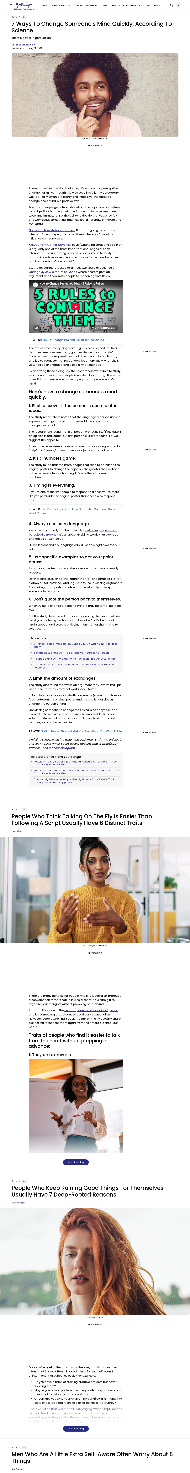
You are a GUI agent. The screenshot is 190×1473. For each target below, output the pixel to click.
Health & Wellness (119, 5)
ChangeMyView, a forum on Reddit (53, 272)
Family (80, 5)
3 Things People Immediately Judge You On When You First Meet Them (75, 645)
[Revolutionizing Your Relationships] (24, 5)
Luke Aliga (17, 831)
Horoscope (64, 5)
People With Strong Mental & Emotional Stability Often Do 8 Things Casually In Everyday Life (77, 772)
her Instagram (65, 748)
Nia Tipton (17, 1469)
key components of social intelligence (91, 1010)
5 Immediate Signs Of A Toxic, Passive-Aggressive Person (71, 652)
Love (45, 5)
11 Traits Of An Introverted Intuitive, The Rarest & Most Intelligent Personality (75, 666)
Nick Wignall (18, 1202)
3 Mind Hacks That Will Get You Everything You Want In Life (81, 731)
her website (43, 748)
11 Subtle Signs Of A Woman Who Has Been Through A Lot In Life (75, 658)
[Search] (170, 5)
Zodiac (53, 5)
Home (14, 17)
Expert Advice (154, 5)
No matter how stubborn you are (52, 230)
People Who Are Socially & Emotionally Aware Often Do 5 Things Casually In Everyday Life (75, 763)
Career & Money (137, 5)
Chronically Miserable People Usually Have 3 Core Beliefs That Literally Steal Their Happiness (74, 781)
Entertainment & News (96, 5)
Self (74, 5)
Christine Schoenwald (23, 44)
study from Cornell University (51, 245)
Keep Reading (76, 1162)
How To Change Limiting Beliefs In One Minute (72, 340)
